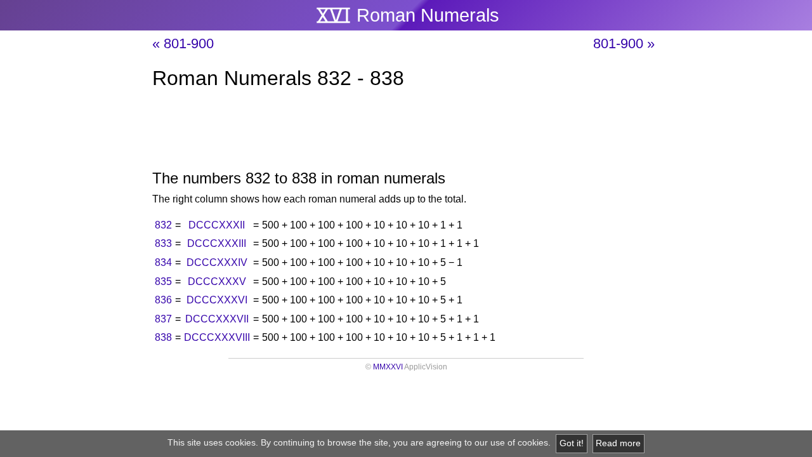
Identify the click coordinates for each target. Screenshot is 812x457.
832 (163, 225)
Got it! (572, 443)
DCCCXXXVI (217, 300)
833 (163, 243)
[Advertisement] (406, 132)
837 (163, 319)
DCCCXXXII (216, 225)
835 (163, 281)
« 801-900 (183, 43)
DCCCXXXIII (216, 243)
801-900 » (624, 43)
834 (163, 262)
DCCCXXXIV (217, 262)
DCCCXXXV (217, 281)
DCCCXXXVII (217, 319)
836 (163, 300)
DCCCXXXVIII (217, 337)
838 (163, 337)
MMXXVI (388, 366)
